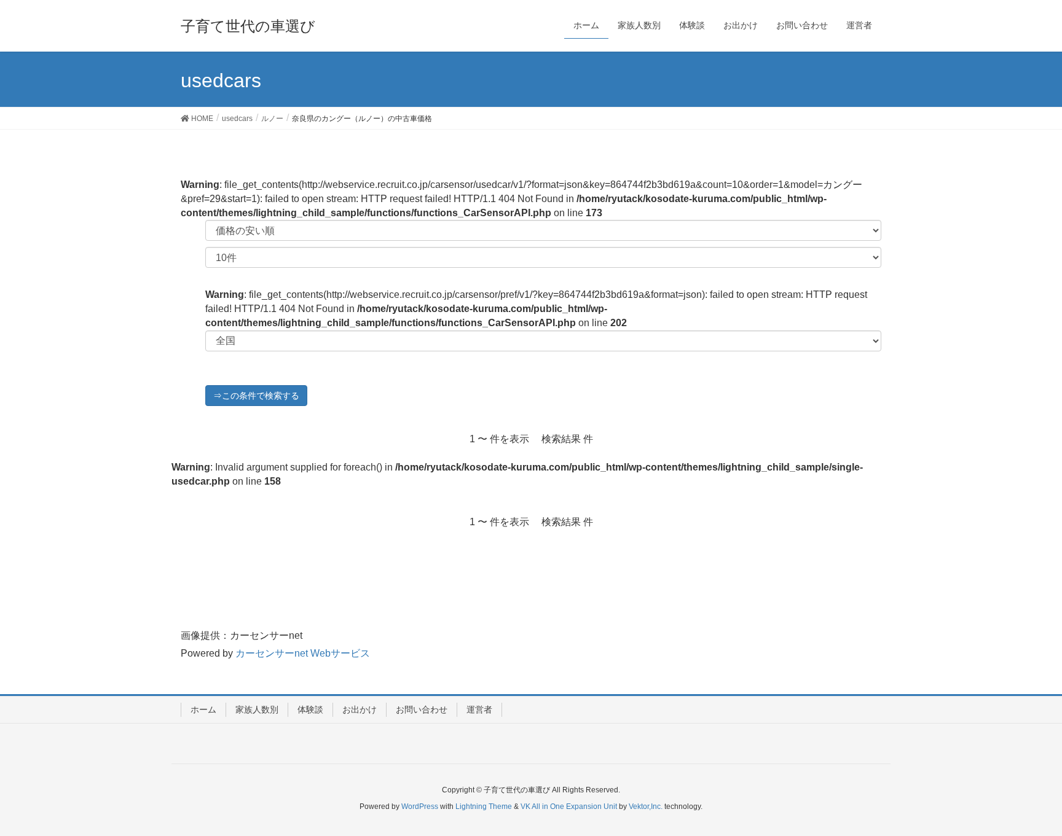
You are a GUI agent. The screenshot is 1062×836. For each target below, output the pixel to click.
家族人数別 (256, 709)
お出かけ (359, 709)
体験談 (310, 709)
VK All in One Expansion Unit (569, 806)
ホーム (203, 709)
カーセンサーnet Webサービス (302, 653)
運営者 (479, 709)
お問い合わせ (421, 709)
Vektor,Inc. (646, 806)
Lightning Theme (483, 806)
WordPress (419, 806)
